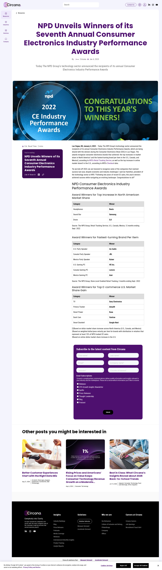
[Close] (158, 565)
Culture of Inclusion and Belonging (112, 524)
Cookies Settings (107, 565)
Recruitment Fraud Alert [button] (133, 527)
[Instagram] (153, 5)
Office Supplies (132, 485)
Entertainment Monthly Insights (63, 540)
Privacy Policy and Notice (31, 567)
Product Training (58, 543)
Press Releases (58, 527)
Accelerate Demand (84, 529)
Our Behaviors (106, 521)
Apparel (47, 480)
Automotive (42, 481)
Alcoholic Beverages (38, 480)
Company (105, 530)
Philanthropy (106, 527)
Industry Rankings (59, 521)
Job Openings (130, 524)
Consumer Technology (81, 486)
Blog (54, 524)
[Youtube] (157, 5)
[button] (144, 4)
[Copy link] (43, 175)
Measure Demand (83, 526)
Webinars (56, 537)
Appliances (35, 481)
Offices (104, 534)
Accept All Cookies (140, 565)
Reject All (123, 565)
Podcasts (56, 530)
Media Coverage (58, 534)
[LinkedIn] (149, 5)
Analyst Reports (58, 546)
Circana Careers (131, 521)
